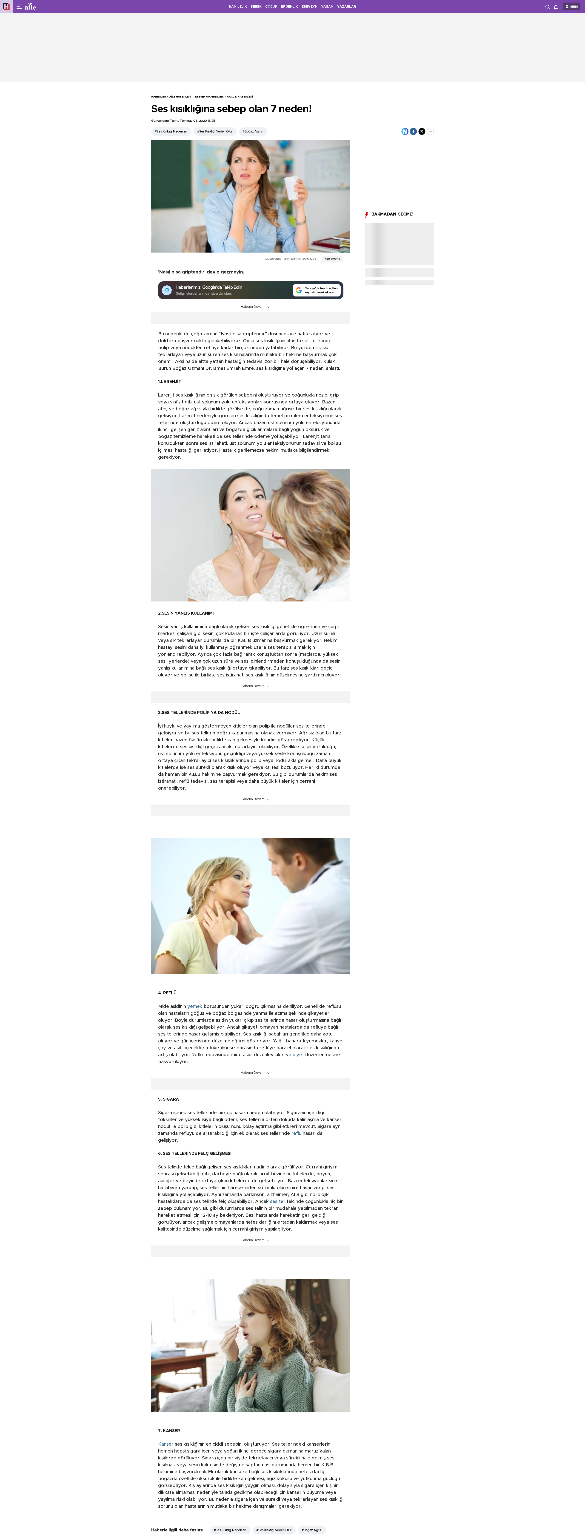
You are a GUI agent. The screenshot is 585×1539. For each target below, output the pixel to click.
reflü (296, 1133)
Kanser (166, 1444)
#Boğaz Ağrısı (253, 131)
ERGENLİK (289, 6)
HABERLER (158, 96)
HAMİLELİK (238, 6)
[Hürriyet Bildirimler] (557, 6)
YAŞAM (327, 6)
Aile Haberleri (180, 96)
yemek (194, 1006)
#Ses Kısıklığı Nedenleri (171, 131)
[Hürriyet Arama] (548, 6)
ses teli (277, 1201)
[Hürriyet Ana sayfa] (6, 6)
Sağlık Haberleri (240, 96)
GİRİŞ (574, 6)
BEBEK (256, 6)
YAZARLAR (346, 6)
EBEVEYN (309, 6)
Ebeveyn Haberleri (209, 96)
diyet (298, 1055)
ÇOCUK (271, 6)
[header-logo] (39, 6)
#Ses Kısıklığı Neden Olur (214, 131)
